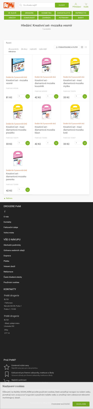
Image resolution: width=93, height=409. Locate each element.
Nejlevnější (43, 49)
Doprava (7, 256)
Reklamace (8, 272)
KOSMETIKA (46, 13)
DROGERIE (29, 13)
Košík (86, 7)
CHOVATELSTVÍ (63, 13)
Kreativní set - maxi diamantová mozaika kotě (73, 130)
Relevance (12, 52)
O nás (6, 216)
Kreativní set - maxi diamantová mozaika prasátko (16, 130)
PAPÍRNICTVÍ (80, 13)
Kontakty (7, 222)
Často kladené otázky (13, 277)
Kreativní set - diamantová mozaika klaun (45, 130)
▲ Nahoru (8, 198)
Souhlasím (81, 404)
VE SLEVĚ (12, 13)
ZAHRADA (46, 18)
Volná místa (9, 232)
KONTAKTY (10, 289)
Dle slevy (24, 49)
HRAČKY (12, 18)
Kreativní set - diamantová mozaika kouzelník (45, 83)
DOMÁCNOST (29, 18)
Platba (6, 261)
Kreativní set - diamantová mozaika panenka (16, 176)
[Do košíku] (27, 96)
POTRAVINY (64, 18)
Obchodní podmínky (12, 245)
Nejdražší (33, 49)
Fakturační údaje (11, 227)
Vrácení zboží (9, 266)
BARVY (81, 18)
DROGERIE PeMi (12, 206)
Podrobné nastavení (60, 404)
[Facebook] (5, 211)
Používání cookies (11, 282)
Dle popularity (13, 49)
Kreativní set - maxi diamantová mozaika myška (73, 83)
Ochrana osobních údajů (14, 250)
